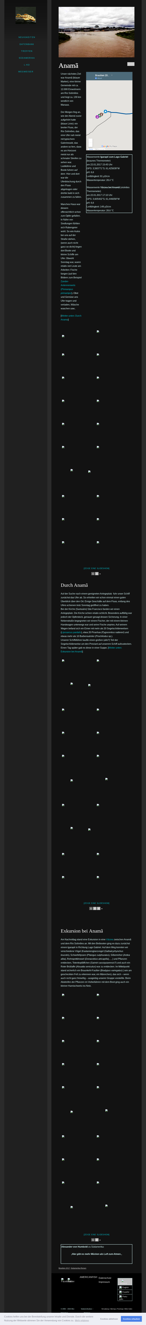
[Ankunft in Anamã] (79, 671)
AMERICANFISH (88, 1277)
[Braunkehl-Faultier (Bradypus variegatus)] (88, 1217)
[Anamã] (79, 815)
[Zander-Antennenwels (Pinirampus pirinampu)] (79, 506)
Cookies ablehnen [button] (109, 1319)
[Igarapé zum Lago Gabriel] (79, 1074)
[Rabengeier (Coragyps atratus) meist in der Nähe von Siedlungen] (79, 365)
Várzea (109, 939)
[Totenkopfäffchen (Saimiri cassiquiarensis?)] (114, 1146)
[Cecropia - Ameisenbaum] (79, 482)
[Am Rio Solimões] (114, 341)
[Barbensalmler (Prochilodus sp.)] (114, 887)
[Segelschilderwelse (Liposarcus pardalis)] (114, 864)
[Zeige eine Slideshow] (97, 568)
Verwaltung (105, 1309)
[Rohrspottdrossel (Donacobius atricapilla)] (79, 1169)
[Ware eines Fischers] (79, 864)
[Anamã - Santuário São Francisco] (88, 790)
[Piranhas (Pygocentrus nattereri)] (79, 887)
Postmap (120, 1309)
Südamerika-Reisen (78, 1268)
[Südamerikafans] (26, 15)
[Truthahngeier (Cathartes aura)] (114, 365)
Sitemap (113, 1309)
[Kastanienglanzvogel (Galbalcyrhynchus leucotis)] (114, 1169)
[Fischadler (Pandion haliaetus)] (114, 506)
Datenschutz (105, 1278)
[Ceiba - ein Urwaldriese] (79, 411)
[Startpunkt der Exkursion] (114, 1051)
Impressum (104, 1282)
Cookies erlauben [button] (131, 1319)
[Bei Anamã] (114, 1005)
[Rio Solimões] (79, 342)
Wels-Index (128, 1309)
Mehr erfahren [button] (82, 1320)
